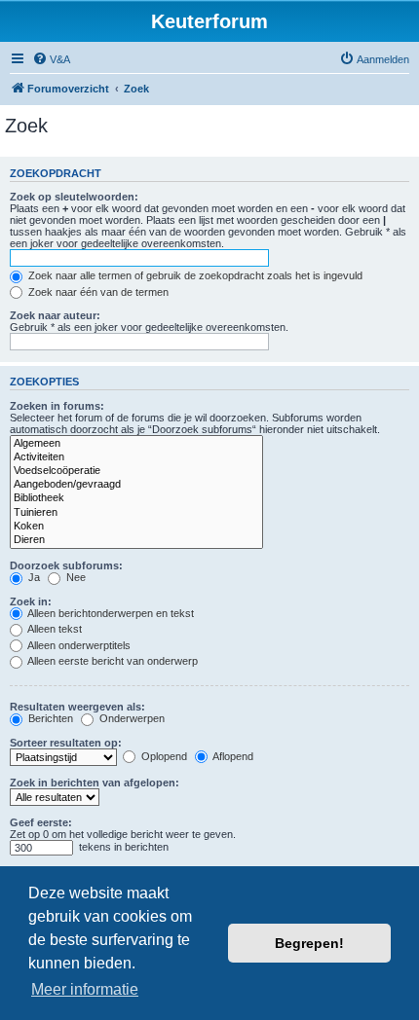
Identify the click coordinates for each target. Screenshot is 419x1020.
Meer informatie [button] (84, 989)
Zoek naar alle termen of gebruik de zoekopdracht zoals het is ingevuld (193, 275)
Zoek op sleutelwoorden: (74, 196)
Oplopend (162, 756)
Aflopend (231, 756)
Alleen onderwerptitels (78, 645)
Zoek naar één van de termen (97, 292)
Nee (74, 577)
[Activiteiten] (136, 457)
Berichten (49, 718)
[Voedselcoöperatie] (136, 471)
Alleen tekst (53, 629)
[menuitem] (51, 59)
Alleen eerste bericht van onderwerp (111, 661)
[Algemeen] (136, 444)
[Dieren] (136, 540)
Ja (32, 577)
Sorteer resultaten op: (66, 742)
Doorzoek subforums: (66, 565)
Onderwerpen (130, 718)
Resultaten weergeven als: (77, 706)
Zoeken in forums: (57, 406)
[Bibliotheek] (136, 498)
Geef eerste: (41, 822)
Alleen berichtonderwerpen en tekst (109, 613)
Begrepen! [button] (309, 943)
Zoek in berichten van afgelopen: (94, 782)
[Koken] (136, 526)
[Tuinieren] (136, 513)
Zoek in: (31, 601)
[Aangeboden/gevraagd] (136, 485)
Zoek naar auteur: (55, 315)
